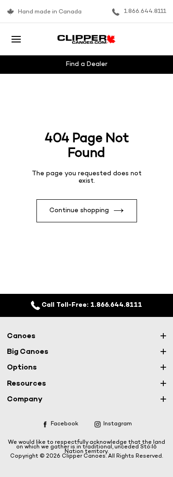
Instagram (117, 424)
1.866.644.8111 (145, 11)
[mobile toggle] (16, 39)
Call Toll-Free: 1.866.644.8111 (91, 305)
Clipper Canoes (84, 456)
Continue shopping (79, 210)
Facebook (64, 424)
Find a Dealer (86, 64)
